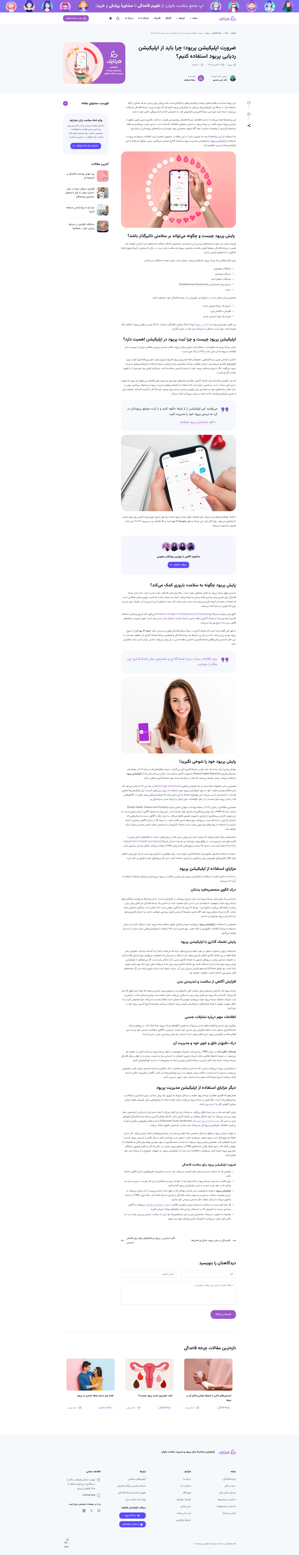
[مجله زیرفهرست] (190, 18)
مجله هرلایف (189, 80)
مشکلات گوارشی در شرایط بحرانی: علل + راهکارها (81, 226)
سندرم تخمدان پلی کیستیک (206, 1121)
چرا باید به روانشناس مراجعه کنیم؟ (80, 210)
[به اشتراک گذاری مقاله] (249, 125)
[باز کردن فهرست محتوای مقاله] (65, 103)
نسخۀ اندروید (130, 1515)
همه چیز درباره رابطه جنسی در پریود (95, 1396)
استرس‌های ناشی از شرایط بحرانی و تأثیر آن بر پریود (208, 1398)
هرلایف (233, 33)
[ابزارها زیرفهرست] (177, 18)
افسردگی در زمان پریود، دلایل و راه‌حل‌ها (210, 1240)
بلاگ (226, 33)
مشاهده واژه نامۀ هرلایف (87, 146)
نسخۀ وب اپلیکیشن (130, 1524)
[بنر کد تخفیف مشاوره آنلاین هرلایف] (149, 10)
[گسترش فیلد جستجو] (118, 18)
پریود (207, 33)
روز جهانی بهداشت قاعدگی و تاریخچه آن (80, 176)
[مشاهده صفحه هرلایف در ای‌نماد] (76, 1543)
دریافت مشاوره (180, 564)
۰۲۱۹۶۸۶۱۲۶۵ (88, 1495)
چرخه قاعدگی (217, 33)
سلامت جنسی (105, 1407)
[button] (249, 116)
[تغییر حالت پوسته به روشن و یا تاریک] (110, 18)
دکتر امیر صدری (220, 80)
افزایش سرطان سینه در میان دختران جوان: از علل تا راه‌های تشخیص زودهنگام (80, 193)
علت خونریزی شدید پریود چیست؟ (155, 1396)
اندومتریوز (210, 1104)
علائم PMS (205, 352)
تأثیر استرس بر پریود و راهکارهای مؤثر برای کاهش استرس (151, 1240)
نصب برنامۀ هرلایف (74, 18)
